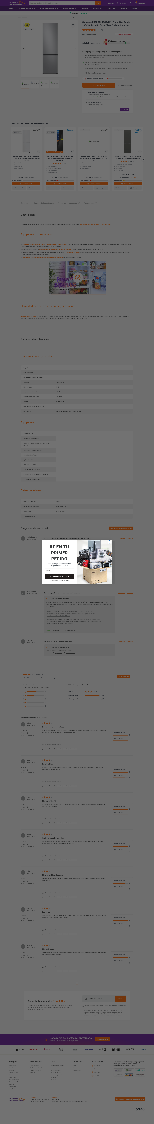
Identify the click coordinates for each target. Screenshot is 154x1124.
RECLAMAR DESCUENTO (60, 576)
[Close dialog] (109, 542)
